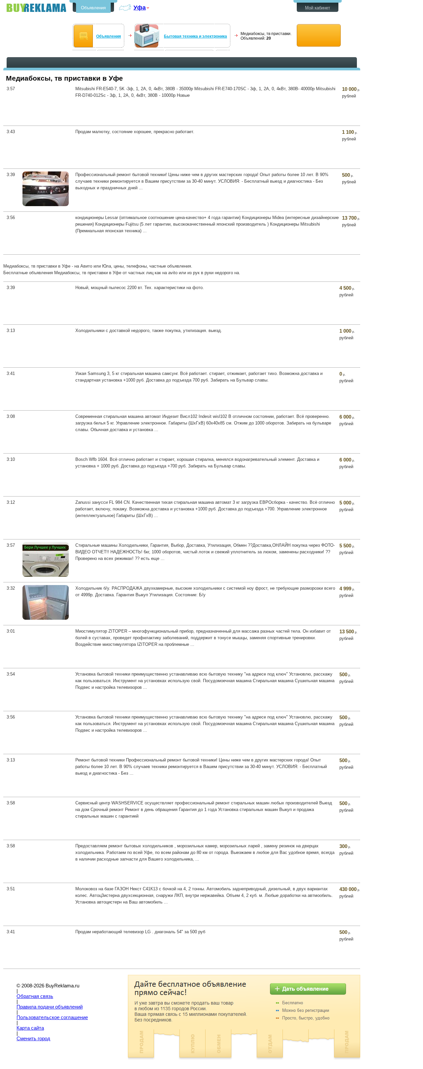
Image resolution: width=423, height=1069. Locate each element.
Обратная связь (35, 996)
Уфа (140, 7)
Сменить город (33, 1038)
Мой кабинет (317, 7)
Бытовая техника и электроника (195, 36)
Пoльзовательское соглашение (52, 1017)
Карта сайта (30, 1028)
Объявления (93, 7)
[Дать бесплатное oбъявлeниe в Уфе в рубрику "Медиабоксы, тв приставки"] (319, 35)
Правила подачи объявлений (50, 1007)
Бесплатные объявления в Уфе (36, 8)
